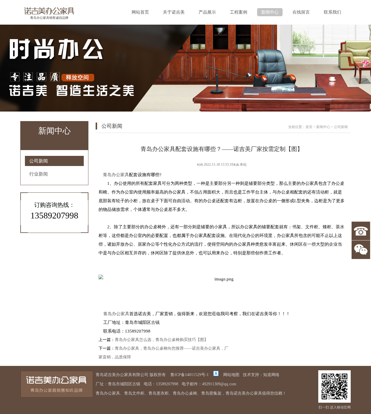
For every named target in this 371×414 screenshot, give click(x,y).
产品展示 (207, 12)
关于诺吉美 (174, 12)
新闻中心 (270, 12)
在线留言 (301, 12)
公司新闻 (38, 160)
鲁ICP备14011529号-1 (189, 375)
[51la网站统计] (216, 375)
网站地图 (231, 375)
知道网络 (271, 375)
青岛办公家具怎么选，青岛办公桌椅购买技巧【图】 (161, 340)
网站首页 (140, 12)
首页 (308, 127)
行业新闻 (38, 174)
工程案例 (238, 12)
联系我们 (332, 12)
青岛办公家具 (116, 174)
